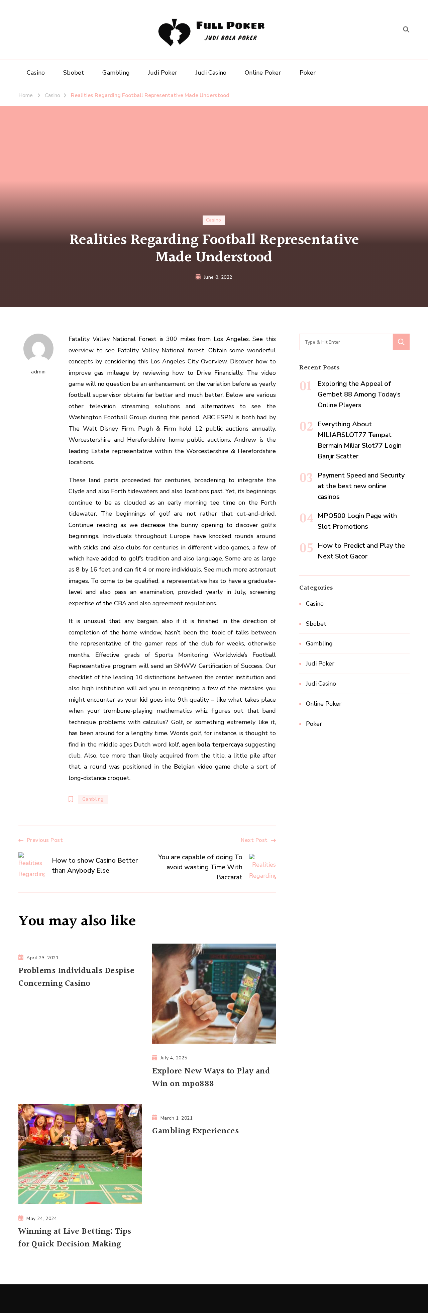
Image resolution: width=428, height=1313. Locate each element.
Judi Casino (211, 73)
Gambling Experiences (195, 1131)
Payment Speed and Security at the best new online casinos (361, 486)
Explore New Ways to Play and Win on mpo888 (211, 1077)
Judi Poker (162, 73)
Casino (36, 73)
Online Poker (263, 73)
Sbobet (73, 73)
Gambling (116, 73)
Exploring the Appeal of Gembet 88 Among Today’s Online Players (359, 394)
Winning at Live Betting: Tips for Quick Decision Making (74, 1238)
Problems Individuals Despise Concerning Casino (76, 977)
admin (38, 371)
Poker (308, 73)
